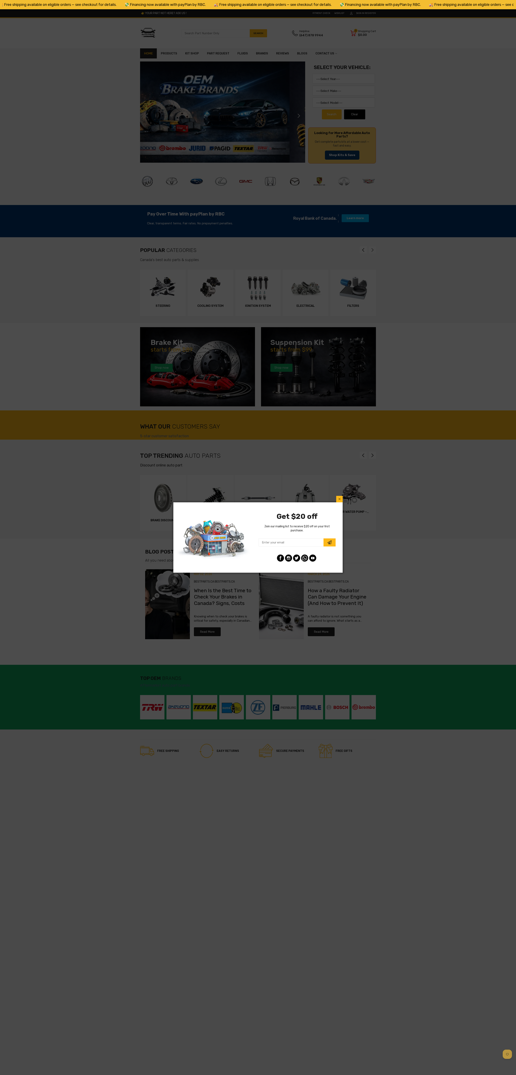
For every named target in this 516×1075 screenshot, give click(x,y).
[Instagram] (288, 558)
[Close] (339, 499)
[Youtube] (312, 558)
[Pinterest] (304, 558)
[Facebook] (280, 558)
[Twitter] (296, 558)
